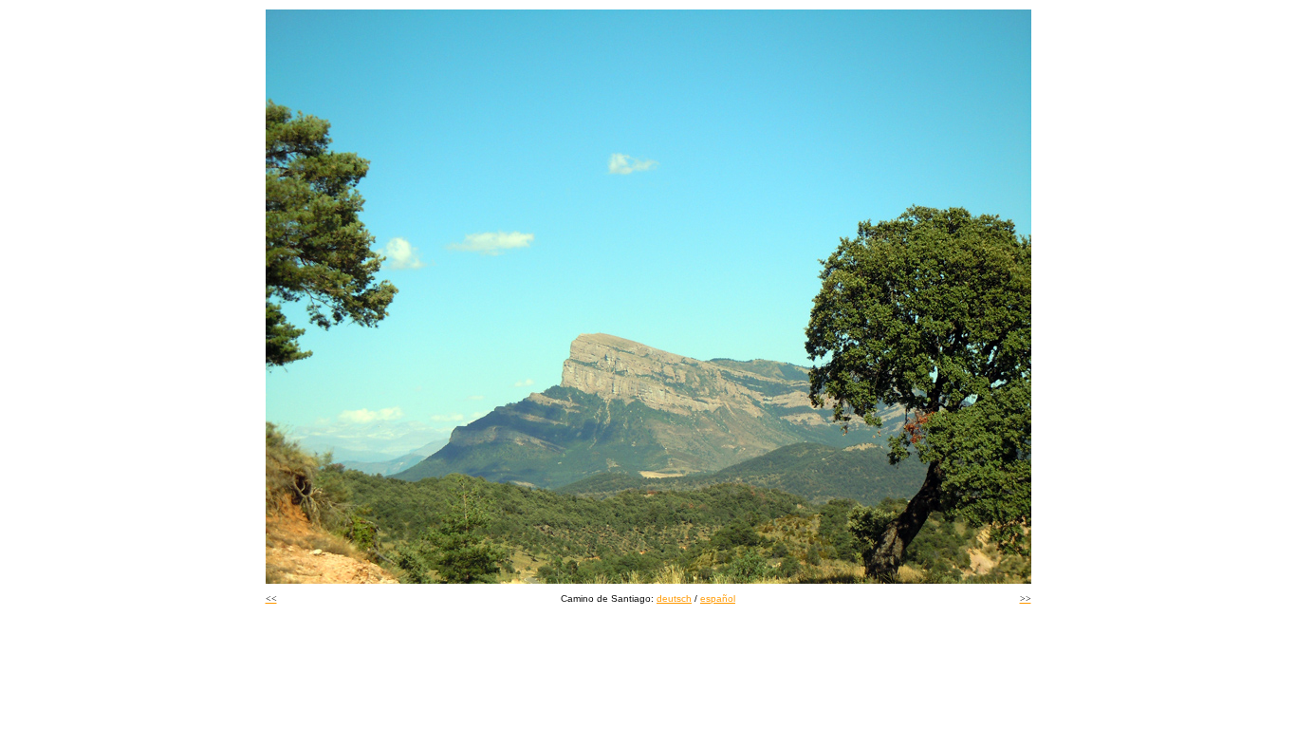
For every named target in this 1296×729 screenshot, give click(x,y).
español (717, 598)
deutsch (674, 598)
